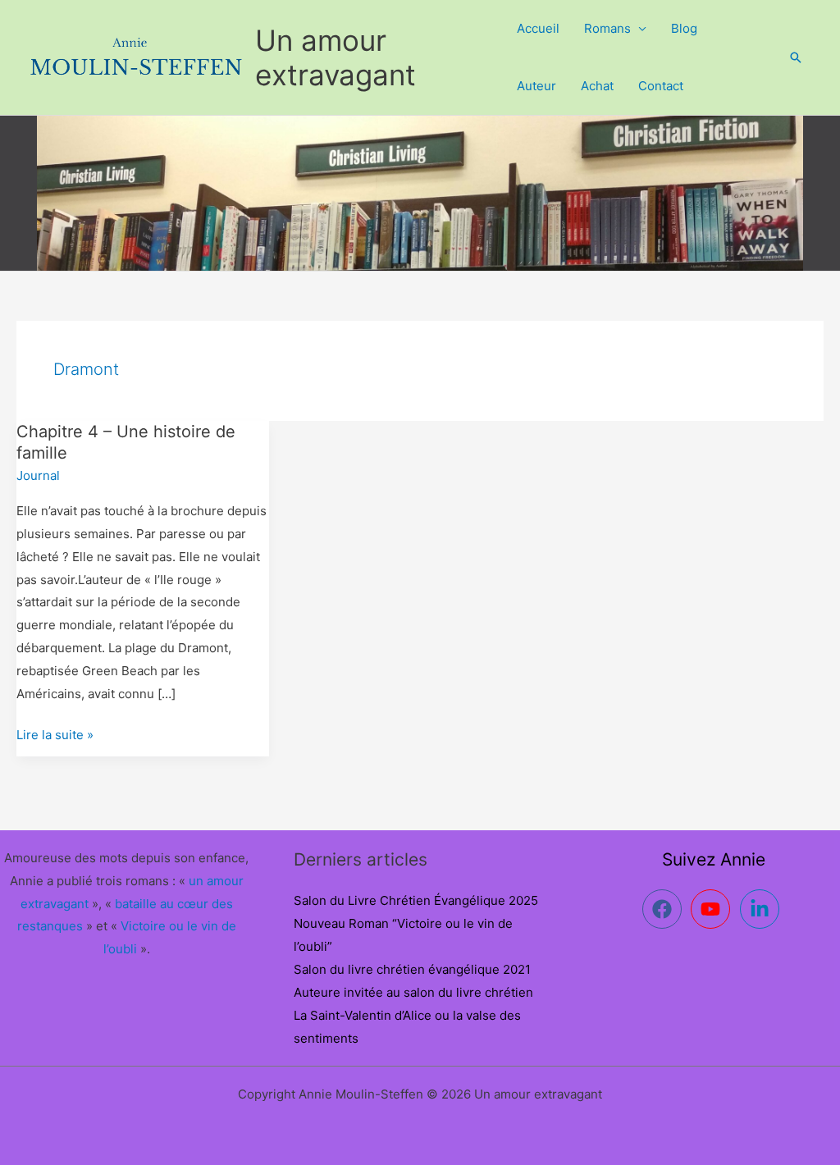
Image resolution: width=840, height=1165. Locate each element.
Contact (660, 86)
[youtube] (713, 909)
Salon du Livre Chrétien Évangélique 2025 (416, 900)
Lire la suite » (55, 733)
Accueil (538, 28)
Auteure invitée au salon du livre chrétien (413, 992)
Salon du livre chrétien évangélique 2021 (412, 969)
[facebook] (664, 909)
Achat (597, 86)
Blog (684, 28)
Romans (607, 28)
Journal (38, 475)
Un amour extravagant (335, 57)
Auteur (536, 86)
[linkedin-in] (762, 909)
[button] (795, 57)
